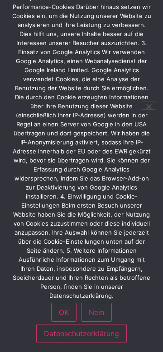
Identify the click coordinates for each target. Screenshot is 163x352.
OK (64, 312)
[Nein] (148, 106)
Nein (96, 312)
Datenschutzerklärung (81, 333)
